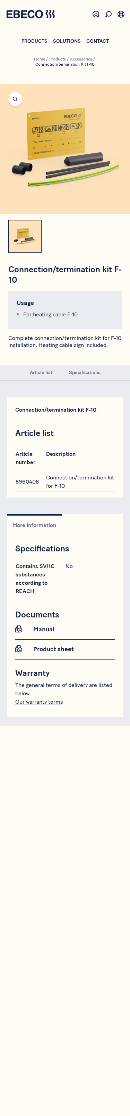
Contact (97, 41)
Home (39, 59)
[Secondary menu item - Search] (108, 14)
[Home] (30, 15)
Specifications (85, 372)
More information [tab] (34, 525)
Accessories (81, 59)
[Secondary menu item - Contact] (96, 14)
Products (34, 41)
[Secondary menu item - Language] (121, 14)
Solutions (67, 41)
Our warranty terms (39, 701)
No (69, 566)
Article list (41, 372)
